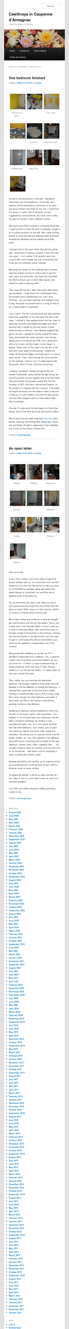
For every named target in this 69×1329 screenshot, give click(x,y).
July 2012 (13, 1282)
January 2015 (15, 1180)
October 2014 (15, 1190)
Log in (12, 1324)
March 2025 (14, 859)
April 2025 (14, 856)
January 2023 (15, 937)
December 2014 (16, 1184)
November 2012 (16, 1268)
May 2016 (13, 1126)
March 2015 (14, 1174)
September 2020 (17, 994)
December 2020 (16, 988)
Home (12, 50)
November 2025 (16, 835)
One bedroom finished (27, 77)
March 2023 (14, 930)
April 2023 (14, 927)
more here (47, 418)
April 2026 (14, 822)
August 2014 (15, 1197)
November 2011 (16, 1309)
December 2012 (16, 1265)
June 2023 (14, 920)
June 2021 (14, 974)
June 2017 (14, 1082)
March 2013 (14, 1255)
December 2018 (16, 1038)
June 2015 (14, 1163)
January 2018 (15, 1059)
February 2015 (16, 1177)
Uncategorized (24, 434)
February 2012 (16, 1299)
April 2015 (14, 1170)
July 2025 (13, 846)
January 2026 (15, 832)
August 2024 (15, 879)
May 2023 (13, 923)
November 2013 (16, 1228)
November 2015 (16, 1147)
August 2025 (15, 842)
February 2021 (16, 984)
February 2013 (16, 1258)
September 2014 (17, 1194)
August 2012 (15, 1278)
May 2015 (13, 1167)
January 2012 (15, 1302)
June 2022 (14, 947)
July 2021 (13, 971)
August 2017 (15, 1075)
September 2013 (17, 1234)
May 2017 (13, 1086)
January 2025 (15, 863)
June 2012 (14, 1285)
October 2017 (15, 1069)
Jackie (38, 82)
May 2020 (13, 1004)
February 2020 (16, 1015)
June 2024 (14, 886)
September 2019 (17, 1021)
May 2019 (13, 1031)
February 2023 (16, 934)
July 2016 (13, 1119)
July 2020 (13, 998)
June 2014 (14, 1204)
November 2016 (16, 1106)
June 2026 (14, 815)
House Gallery (40, 50)
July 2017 (13, 1079)
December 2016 (16, 1103)
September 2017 (17, 1072)
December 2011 (16, 1305)
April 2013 (14, 1251)
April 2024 (14, 893)
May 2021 (13, 977)
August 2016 (15, 1116)
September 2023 (17, 910)
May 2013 (13, 1248)
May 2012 (13, 1288)
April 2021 (14, 981)
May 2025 (13, 852)
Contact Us (24, 50)
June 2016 (14, 1123)
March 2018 (14, 1052)
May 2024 (13, 890)
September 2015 (17, 1153)
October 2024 (15, 873)
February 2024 (16, 900)
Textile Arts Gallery (18, 57)
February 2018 (16, 1055)
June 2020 (14, 1001)
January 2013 (15, 1261)
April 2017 (14, 1089)
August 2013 (15, 1238)
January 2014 (15, 1221)
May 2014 (13, 1207)
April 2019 (14, 1035)
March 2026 (14, 825)
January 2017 (15, 1099)
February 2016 (16, 1136)
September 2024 (17, 876)
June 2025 (14, 849)
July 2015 (13, 1160)
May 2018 (13, 1048)
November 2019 (16, 1018)
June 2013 (14, 1244)
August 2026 (15, 812)
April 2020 (14, 1008)
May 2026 (13, 819)
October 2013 (15, 1231)
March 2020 (14, 1011)
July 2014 (13, 1201)
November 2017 (16, 1065)
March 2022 (14, 954)
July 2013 (13, 1241)
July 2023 (13, 917)
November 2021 (16, 961)
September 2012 (17, 1275)
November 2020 (16, 991)
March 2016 (14, 1133)
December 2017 (16, 1062)
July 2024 (13, 883)
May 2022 (13, 950)
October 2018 (15, 1042)
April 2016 (14, 1130)
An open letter (20, 448)
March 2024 (14, 896)
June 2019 (14, 1028)
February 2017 (16, 1096)
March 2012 (14, 1295)
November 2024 (16, 869)
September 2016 (17, 1113)
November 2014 (16, 1187)
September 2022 (17, 944)
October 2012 (15, 1271)
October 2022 (15, 940)
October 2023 (15, 907)
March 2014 (14, 1214)
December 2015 (16, 1143)
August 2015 (15, 1157)
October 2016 (15, 1109)
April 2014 (14, 1211)
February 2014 (16, 1217)
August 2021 (15, 967)
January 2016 (15, 1140)
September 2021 (17, 964)
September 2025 (17, 839)
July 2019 (13, 1025)
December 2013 (16, 1224)
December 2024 (16, 866)
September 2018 (17, 1045)
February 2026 (16, 829)
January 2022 (15, 957)
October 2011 (15, 1312)
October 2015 (15, 1150)
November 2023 (16, 903)
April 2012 (14, 1292)
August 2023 (15, 913)
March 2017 (14, 1092)
